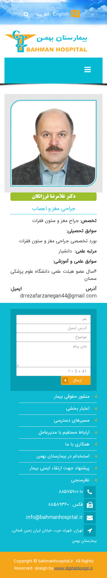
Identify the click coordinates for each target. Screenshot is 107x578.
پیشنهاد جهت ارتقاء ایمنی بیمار (59, 468)
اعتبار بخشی (77, 409)
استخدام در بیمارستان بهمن (63, 456)
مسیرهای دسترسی (71, 421)
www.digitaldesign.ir (73, 568)
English (61, 14)
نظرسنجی (80, 480)
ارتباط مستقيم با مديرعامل (64, 433)
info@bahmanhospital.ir (54, 518)
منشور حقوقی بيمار (71, 397)
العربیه (43, 14)
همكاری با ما (77, 444)
